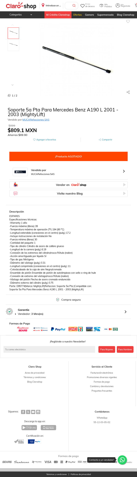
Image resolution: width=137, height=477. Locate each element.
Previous (12, 22)
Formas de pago (102, 381)
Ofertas (77, 14)
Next (12, 82)
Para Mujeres (106, 349)
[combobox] (71, 5)
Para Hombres (125, 349)
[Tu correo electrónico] (50, 349)
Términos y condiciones (35, 377)
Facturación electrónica (102, 372)
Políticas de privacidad (81, 474)
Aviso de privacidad (34, 372)
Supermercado (105, 14)
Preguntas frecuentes (102, 390)
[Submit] (74, 5)
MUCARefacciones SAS (35, 119)
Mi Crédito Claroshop (58, 14)
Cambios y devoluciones (101, 386)
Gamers (89, 14)
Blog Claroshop (125, 14)
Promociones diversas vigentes (102, 377)
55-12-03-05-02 (102, 422)
